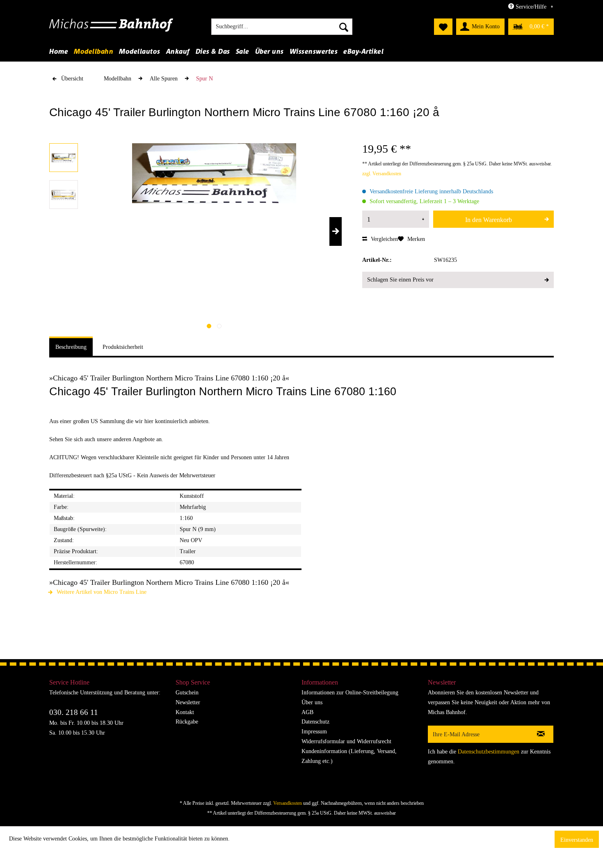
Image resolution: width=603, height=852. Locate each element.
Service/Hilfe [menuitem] (531, 7)
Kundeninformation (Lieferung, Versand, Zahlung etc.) (349, 756)
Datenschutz (315, 722)
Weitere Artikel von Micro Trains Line (100, 592)
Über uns (312, 702)
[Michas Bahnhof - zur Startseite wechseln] (111, 28)
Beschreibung (71, 347)
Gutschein (187, 692)
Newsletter (188, 702)
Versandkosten (287, 803)
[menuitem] (281, 26)
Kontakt (185, 712)
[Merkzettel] (443, 26)
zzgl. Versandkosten (381, 173)
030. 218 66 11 (73, 712)
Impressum (314, 731)
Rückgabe (187, 722)
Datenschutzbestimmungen (488, 752)
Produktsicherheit (123, 347)
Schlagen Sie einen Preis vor (400, 280)
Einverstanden (576, 840)
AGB (307, 712)
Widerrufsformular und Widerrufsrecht (346, 741)
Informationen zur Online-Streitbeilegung (350, 692)
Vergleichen (383, 239)
